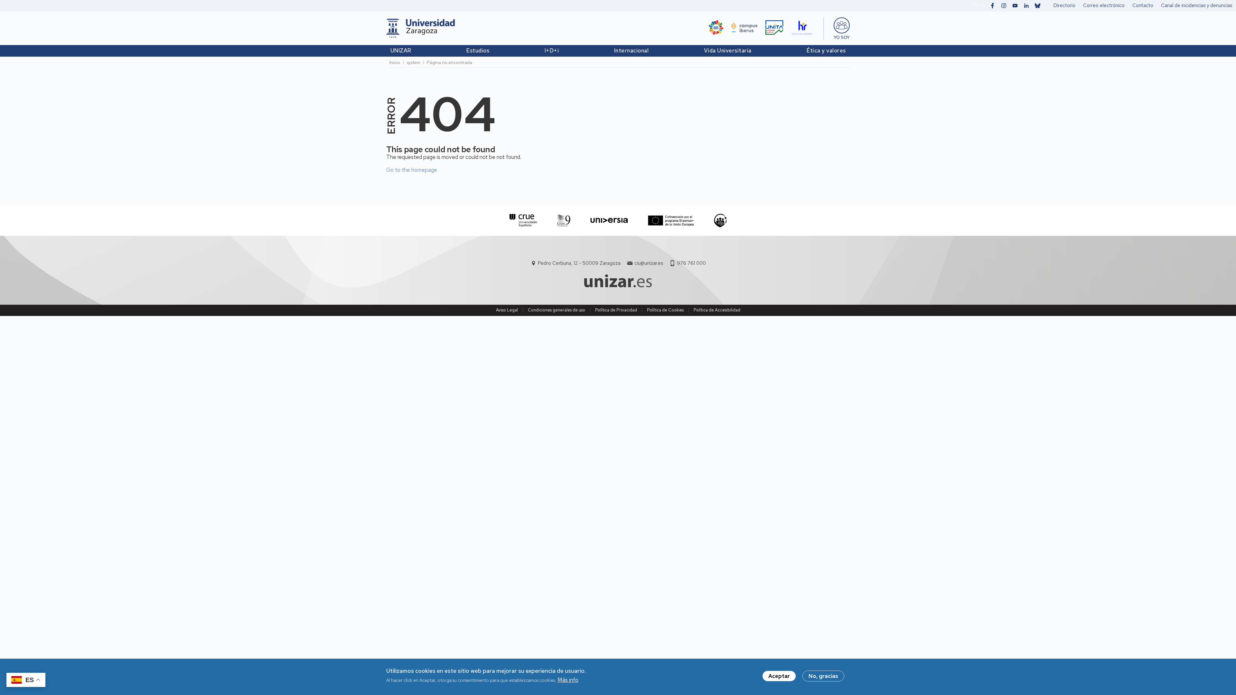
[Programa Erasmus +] (671, 220)
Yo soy (978, 4)
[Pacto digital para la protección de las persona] (720, 220)
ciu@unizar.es (648, 263)
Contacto (1142, 5)
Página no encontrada (449, 62)
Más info (567, 680)
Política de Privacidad (616, 310)
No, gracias (823, 676)
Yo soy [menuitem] (842, 37)
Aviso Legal (507, 310)
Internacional (631, 50)
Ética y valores (826, 50)
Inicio (394, 62)
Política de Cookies (665, 310)
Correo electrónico (1104, 5)
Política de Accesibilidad (717, 310)
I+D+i (552, 50)
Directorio (1064, 5)
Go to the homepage (411, 169)
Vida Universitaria (728, 50)
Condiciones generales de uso (556, 310)
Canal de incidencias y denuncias (1196, 5)
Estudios (477, 50)
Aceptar (779, 676)
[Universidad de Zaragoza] (420, 28)
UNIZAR (400, 50)
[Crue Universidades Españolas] (523, 220)
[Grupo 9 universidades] (564, 220)
